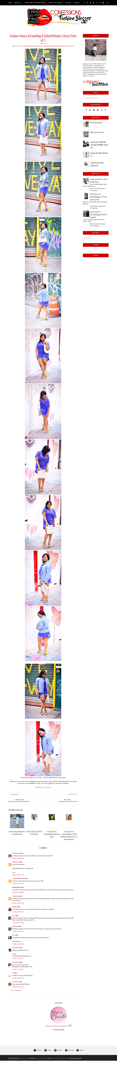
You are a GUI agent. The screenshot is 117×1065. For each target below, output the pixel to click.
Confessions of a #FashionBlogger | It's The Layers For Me (98, 197)
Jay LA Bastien (69, 46)
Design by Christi (52, 1026)
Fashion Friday (59, 46)
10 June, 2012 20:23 (18, 944)
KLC (13, 915)
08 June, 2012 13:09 (18, 903)
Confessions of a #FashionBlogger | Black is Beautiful (98, 214)
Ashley (14, 907)
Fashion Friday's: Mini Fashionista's (96, 164)
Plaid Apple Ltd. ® (63, 1026)
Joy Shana (15, 962)
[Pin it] (76, 794)
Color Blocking (49, 46)
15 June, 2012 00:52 (18, 978)
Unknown (15, 862)
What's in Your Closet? (97, 132)
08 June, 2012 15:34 (18, 912)
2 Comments (94, 208)
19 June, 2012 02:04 (18, 987)
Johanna (15, 926)
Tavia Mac (15, 947)
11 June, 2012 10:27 (18, 958)
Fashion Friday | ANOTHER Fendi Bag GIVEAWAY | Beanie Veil (99, 145)
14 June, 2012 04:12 (18, 969)
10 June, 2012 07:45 (18, 931)
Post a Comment (16, 990)
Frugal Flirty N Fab (18, 878)
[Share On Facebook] (71, 794)
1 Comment (93, 190)
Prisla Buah (16, 853)
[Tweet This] (69, 794)
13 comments (14, 794)
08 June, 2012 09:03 (18, 858)
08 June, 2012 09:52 (18, 883)
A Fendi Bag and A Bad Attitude (60, 1058)
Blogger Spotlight (36, 46)
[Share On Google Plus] (74, 794)
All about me (26, 46)
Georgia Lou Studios (41, 1058)
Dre (13, 935)
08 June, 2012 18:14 (18, 922)
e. (12, 973)
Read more (101, 188)
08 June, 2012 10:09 (18, 892)
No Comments (94, 226)
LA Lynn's (15, 981)
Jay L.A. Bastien (46, 787)
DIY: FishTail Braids (96, 122)
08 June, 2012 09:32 (18, 875)
